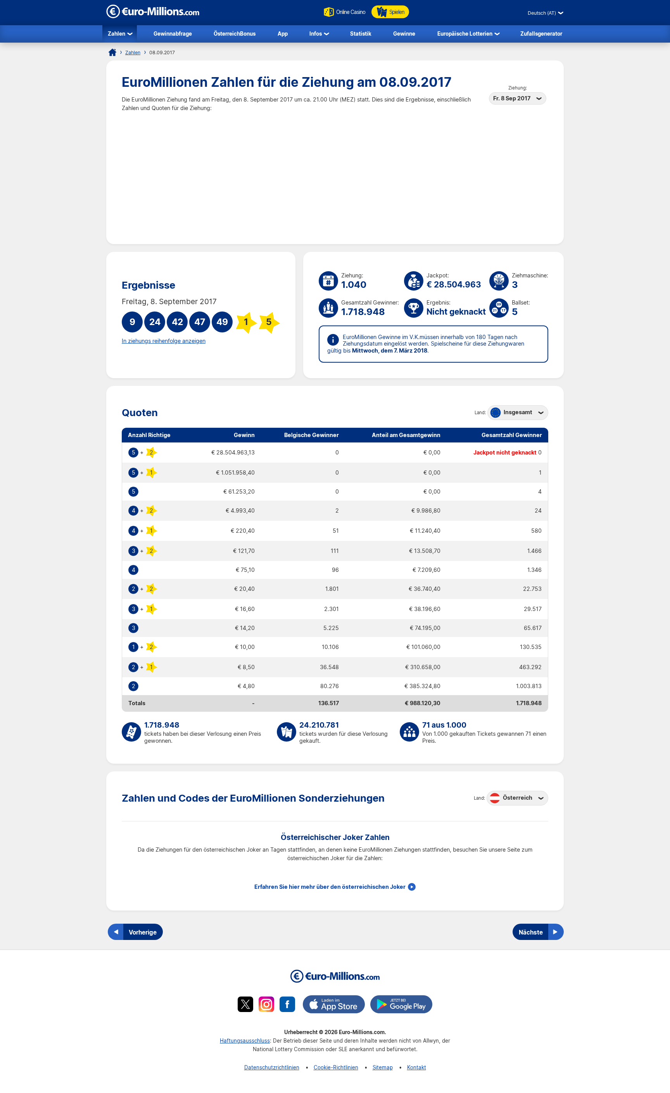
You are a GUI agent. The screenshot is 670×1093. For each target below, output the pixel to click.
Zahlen (116, 33)
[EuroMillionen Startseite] (112, 52)
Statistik (360, 33)
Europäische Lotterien (464, 33)
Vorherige (143, 932)
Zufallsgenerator (541, 33)
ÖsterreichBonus (235, 33)
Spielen (396, 12)
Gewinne (404, 33)
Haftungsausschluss (245, 1040)
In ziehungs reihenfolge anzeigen (163, 340)
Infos (315, 33)
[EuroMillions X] (245, 1005)
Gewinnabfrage (173, 33)
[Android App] (401, 1005)
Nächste (531, 932)
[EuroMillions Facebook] (287, 1005)
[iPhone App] (334, 1005)
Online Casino (350, 12)
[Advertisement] (335, 170)
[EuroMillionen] (152, 16)
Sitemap (383, 1067)
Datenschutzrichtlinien (271, 1067)
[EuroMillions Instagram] (266, 1005)
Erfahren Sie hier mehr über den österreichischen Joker (330, 886)
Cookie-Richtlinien (336, 1067)
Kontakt (416, 1067)
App (283, 33)
